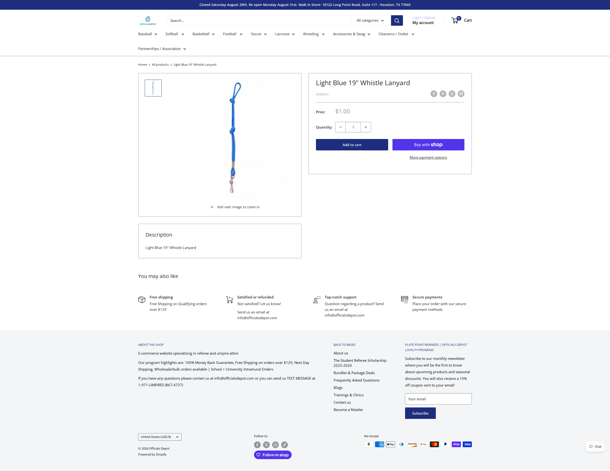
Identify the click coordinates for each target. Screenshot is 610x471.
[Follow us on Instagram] (275, 444)
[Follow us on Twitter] (266, 444)
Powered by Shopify (152, 454)
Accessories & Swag (349, 33)
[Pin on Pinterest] (443, 93)
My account (423, 22)
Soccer (256, 33)
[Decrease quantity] (341, 127)
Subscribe (420, 413)
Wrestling (311, 33)
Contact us (342, 402)
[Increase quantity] (366, 127)
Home (142, 64)
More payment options (428, 157)
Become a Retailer (348, 409)
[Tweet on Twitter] (452, 93)
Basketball (201, 33)
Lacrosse (282, 33)
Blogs (338, 387)
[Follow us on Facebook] (257, 444)
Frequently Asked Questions (357, 380)
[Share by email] (461, 93)
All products (160, 64)
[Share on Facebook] (434, 93)
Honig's (322, 94)
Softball (172, 33)
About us (341, 353)
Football (230, 33)
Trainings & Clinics (349, 394)
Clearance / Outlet (394, 33)
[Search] (397, 20)
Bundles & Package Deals (354, 372)
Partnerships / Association (159, 48)
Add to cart (352, 144)
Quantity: (324, 127)
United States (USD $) (156, 437)
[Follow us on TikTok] (284, 444)
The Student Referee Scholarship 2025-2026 (360, 363)
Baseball (145, 33)
